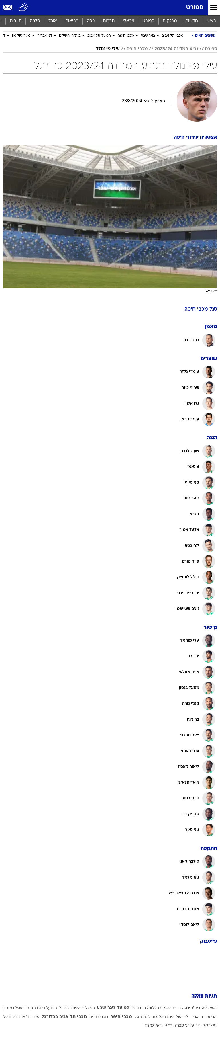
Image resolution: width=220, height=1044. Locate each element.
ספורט (194, 8)
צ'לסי (168, 1025)
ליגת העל (142, 1017)
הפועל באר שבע (113, 1008)
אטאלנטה (209, 1008)
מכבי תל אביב (172, 36)
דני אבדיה (44, 36)
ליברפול (182, 1017)
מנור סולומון (21, 36)
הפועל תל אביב (99, 36)
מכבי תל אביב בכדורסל (21, 1017)
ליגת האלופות (163, 1017)
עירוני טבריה (183, 1025)
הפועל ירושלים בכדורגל (77, 1008)
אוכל (52, 21)
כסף (91, 21)
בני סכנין (169, 1008)
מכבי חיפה (126, 36)
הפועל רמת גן (14, 1008)
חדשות (191, 21)
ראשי (211, 21)
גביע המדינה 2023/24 (176, 49)
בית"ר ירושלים (69, 36)
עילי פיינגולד (108, 49)
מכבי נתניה (98, 1017)
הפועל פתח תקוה (42, 1008)
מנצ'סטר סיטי (206, 1025)
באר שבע (148, 36)
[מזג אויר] (24, 7)
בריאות (71, 21)
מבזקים (170, 21)
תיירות (15, 21)
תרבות (109, 21)
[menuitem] (191, 21)
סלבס (35, 21)
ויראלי (128, 21)
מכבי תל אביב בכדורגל (64, 1017)
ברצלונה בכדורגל (146, 1008)
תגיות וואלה (204, 996)
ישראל (211, 290)
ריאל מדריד (153, 1025)
